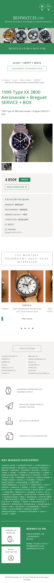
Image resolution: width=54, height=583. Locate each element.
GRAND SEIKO (36, 485)
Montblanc (32, 497)
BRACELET (44, 468)
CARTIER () (6, 359)
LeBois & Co (20, 492)
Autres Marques (42, 465)
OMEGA (23, 499)
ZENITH (13, 514)
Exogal (20, 480)
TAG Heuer (19, 506)
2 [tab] (25, 328)
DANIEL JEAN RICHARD (10, 475)
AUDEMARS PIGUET (25, 465)
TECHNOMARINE (32, 506)
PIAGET (25, 502)
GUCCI (46, 485)
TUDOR (4, 509)
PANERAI (32, 499)
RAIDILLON (5, 504)
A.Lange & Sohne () (10, 356)
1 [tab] (21, 328)
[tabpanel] (27, 299)
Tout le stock (27, 348)
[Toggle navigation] (41, 6)
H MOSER (5, 487)
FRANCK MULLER (8, 482)
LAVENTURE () (33, 365)
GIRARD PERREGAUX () (37, 359)
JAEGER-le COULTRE (22, 489)
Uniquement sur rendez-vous (27, 68)
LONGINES (5, 494)
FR (48, 6)
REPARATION (16, 504)
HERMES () (6, 362)
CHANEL (4, 473)
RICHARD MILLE (29, 504)
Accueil (14, 80)
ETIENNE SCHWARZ (43, 477)
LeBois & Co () (8, 368)
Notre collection (25, 80)
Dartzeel (36, 475)
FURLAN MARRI (21, 482)
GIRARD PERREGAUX (9, 485)
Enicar (30, 477)
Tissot (44, 506)
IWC (11, 489)
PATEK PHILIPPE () (9, 371)
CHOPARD (22, 473)
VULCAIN (5, 514)
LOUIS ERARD (17, 494)
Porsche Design (37, 502)
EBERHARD (21, 477)
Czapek (46, 473)
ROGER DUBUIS (43, 504)
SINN (11, 506)
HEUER (33, 487)
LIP (46, 492)
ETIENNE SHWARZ (8, 480)
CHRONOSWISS (34, 473)
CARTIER (44, 470)
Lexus (40, 492)
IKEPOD (4, 489)
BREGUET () (33, 356)
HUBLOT (41, 487)
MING (22, 497)
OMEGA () (32, 368)
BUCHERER (25, 470)
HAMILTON (15, 487)
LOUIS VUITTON (30, 494)
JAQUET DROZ (38, 489)
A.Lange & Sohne (8, 465)
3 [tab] (29, 328)
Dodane (5, 477)
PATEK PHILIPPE (43, 499)
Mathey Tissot (45, 494)
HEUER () (32, 362)
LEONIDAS (31, 492)
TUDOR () (5, 373)
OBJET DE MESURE (11, 499)
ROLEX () (32, 371)
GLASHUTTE (23, 485)
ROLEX (4, 506)
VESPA (42, 511)
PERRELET (16, 502)
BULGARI (35, 470)
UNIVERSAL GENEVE (31, 509)
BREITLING (15, 470)
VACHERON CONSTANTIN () (38, 373)
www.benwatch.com (35, 548)
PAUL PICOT (6, 502)
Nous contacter (15, 187)
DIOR (45, 475)
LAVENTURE (8, 492)
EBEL (12, 477)
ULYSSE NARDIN (15, 509)
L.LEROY (49, 489)
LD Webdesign (33, 577)
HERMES (25, 487)
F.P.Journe (30, 480)
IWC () (4, 365)
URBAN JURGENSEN (9, 511)
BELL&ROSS (22, 468)
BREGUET (37, 80)
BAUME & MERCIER (8, 468)
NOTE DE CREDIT (45, 497)
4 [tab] (32, 328)
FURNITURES (34, 482)
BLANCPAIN (33, 468)
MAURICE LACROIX (11, 497)
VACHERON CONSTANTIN (28, 511)
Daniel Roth (25, 475)
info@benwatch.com (35, 546)
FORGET (40, 480)
